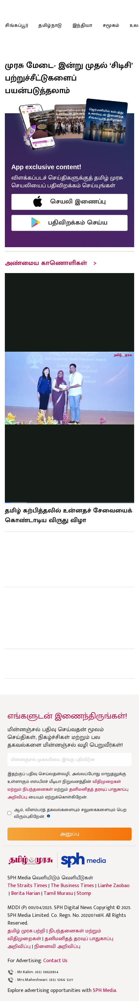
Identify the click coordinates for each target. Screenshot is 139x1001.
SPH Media (104, 990)
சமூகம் (111, 25)
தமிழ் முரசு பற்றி (26, 931)
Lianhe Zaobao (114, 886)
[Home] (83, 860)
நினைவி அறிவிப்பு (57, 946)
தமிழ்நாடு (50, 25)
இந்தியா (82, 25)
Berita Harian (25, 893)
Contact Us (55, 960)
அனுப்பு (69, 834)
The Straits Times (27, 886)
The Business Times (72, 886)
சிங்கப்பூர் (16, 25)
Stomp (84, 893)
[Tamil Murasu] (30, 860)
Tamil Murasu (58, 893)
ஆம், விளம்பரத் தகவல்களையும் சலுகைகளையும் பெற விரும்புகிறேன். (70, 813)
